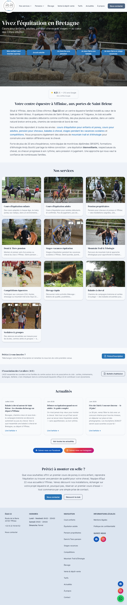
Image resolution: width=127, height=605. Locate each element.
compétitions (17, 134)
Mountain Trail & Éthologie (74, 558)
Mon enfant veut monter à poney (14, 52)
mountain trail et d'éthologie (87, 134)
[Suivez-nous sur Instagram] (103, 539)
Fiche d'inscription (115, 356)
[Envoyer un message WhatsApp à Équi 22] (120, 598)
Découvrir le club (73, 497)
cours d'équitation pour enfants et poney (79, 127)
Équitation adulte (71, 526)
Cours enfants (69, 520)
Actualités (90, 6)
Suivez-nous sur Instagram (80, 450)
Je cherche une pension (63, 52)
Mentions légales (100, 520)
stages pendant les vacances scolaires (84, 131)
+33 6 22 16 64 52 (12, 526)
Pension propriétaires (72, 533)
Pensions (38, 6)
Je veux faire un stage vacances (113, 52)
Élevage (51, 6)
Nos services (24, 6)
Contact (67, 597)
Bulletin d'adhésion (115, 374)
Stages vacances (71, 546)
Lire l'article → (11, 431)
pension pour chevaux (31, 131)
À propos (101, 6)
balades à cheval (53, 131)
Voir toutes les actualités (63, 441)
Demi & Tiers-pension (72, 539)
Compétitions (69, 552)
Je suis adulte (38, 52)
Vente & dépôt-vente (66, 6)
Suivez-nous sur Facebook (49, 450)
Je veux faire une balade (88, 52)
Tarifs (80, 6)
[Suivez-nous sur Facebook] (96, 539)
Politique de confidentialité (104, 526)
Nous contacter (116, 6)
